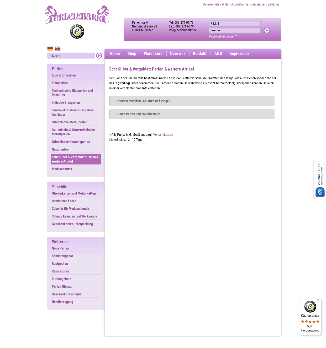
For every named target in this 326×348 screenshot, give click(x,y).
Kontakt (200, 53)
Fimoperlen (60, 83)
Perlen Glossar (62, 286)
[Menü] (318, 301)
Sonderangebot (62, 256)
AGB (218, 53)
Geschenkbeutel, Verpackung (72, 224)
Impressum (239, 53)
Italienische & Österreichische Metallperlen (73, 132)
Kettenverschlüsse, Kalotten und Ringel (143, 101)
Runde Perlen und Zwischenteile (138, 114)
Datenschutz (211, 4)
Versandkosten (163, 134)
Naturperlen (60, 149)
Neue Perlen (60, 248)
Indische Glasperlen (66, 102)
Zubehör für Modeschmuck (70, 209)
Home (115, 53)
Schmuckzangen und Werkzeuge (74, 216)
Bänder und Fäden (64, 201)
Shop (131, 53)
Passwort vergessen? (223, 36)
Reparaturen (60, 271)
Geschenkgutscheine (66, 294)
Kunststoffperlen (64, 75)
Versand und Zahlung (265, 4)
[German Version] (50, 48)
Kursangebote (61, 279)
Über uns (177, 53)
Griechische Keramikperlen (71, 142)
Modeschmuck (62, 169)
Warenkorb (153, 53)
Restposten (60, 263)
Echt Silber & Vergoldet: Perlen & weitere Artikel (75, 159)
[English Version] (58, 48)
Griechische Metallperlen (69, 122)
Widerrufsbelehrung (235, 4)
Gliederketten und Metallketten (74, 193)
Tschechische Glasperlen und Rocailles (72, 92)
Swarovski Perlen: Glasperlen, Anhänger (73, 112)
